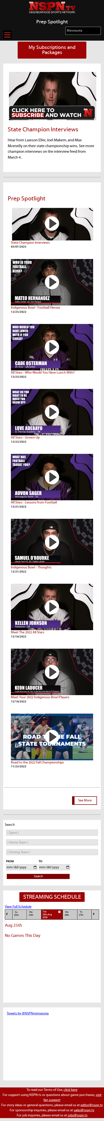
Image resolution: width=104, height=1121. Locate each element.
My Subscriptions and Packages (52, 50)
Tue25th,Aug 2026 (47, 914)
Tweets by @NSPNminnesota (28, 1013)
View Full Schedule (18, 907)
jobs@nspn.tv (78, 1115)
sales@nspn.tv (84, 1110)
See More (85, 800)
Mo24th (31, 913)
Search (38, 876)
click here (70, 1090)
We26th (67, 913)
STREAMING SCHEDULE (52, 897)
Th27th (81, 913)
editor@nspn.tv (92, 1105)
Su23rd (16, 913)
